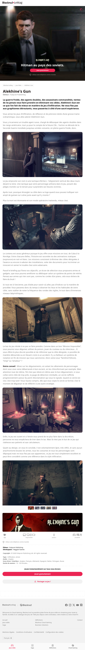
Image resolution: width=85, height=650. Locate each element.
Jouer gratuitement (43, 70)
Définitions (39, 620)
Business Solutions (41, 625)
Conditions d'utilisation (24, 632)
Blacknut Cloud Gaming (43, 622)
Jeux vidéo (6, 622)
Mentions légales (8, 632)
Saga (4, 625)
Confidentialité (39, 632)
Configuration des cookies (55, 632)
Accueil (4, 620)
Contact (80, 620)
